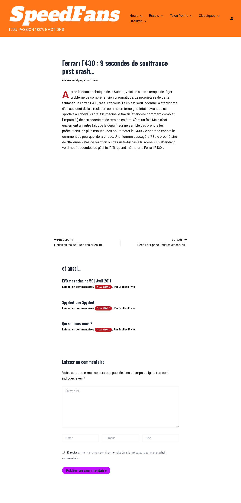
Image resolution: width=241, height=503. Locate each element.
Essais (154, 16)
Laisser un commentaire (77, 286)
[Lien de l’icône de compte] (231, 18)
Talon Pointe (179, 16)
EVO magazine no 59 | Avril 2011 (86, 281)
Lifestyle (136, 21)
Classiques (207, 16)
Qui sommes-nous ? (77, 323)
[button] (140, 15)
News (134, 16)
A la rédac (103, 287)
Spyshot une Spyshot (78, 302)
